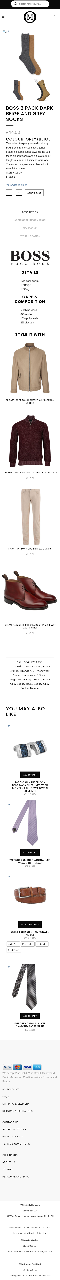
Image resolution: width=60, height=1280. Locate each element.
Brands (14, 670)
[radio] (13, 944)
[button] (27, 31)
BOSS (46, 666)
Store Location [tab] (30, 236)
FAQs (5, 1096)
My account (10, 1089)
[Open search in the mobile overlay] (30, 4)
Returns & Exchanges (17, 1111)
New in (34, 688)
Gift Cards (10, 1155)
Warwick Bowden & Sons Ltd (33, 1233)
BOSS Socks (33, 683)
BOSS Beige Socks (29, 679)
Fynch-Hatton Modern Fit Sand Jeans (30, 548)
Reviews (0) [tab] (30, 228)
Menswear (43, 670)
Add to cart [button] (30, 775)
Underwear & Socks (34, 675)
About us (8, 1162)
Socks (16, 675)
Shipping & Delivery (16, 1103)
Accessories (33, 666)
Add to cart (34, 193)
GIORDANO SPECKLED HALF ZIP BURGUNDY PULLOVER (30, 472)
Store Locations (14, 1129)
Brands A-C (27, 670)
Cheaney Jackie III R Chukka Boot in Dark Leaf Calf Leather (30, 626)
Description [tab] (30, 212)
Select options (30, 924)
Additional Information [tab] (30, 220)
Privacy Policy (12, 1136)
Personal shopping (15, 1176)
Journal (8, 1169)
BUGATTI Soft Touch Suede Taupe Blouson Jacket (30, 401)
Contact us (10, 1122)
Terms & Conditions (16, 1144)
